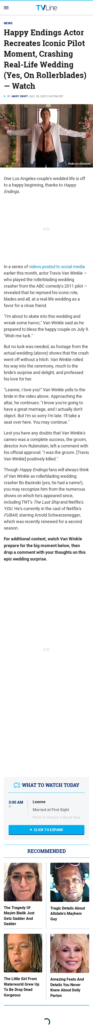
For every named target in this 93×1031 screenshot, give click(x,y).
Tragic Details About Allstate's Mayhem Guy (67, 914)
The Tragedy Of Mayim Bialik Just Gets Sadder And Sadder (19, 916)
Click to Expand (48, 829)
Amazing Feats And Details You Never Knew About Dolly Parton (67, 987)
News (8, 23)
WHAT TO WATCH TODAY (50, 785)
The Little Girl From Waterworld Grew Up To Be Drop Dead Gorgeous (21, 987)
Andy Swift (20, 96)
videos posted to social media (57, 267)
